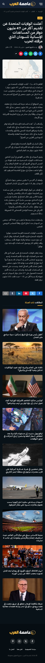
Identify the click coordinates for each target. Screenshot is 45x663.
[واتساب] (30, 54)
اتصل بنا (11, 649)
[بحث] (3, 4)
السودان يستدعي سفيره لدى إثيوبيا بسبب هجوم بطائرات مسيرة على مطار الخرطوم (24, 503)
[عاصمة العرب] (23, 4)
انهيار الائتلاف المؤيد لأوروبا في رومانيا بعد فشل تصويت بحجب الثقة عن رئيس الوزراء (22, 572)
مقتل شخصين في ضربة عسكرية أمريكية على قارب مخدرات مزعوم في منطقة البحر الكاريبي (24, 470)
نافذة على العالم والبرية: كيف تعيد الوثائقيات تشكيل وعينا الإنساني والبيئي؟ (23, 369)
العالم (40, 18)
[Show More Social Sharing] (16, 54)
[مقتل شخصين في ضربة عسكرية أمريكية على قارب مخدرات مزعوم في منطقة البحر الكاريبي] (22, 455)
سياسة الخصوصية (30, 649)
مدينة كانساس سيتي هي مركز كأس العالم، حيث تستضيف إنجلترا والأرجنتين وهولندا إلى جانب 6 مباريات (22, 538)
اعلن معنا (20, 649)
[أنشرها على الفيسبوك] (40, 54)
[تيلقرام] (26, 54)
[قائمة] (40, 4)
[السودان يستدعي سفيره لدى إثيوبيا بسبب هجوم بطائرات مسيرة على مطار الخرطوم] (22, 488)
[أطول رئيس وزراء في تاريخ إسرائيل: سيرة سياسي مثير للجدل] (22, 320)
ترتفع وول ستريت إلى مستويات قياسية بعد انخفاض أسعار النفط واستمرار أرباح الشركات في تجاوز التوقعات (23, 436)
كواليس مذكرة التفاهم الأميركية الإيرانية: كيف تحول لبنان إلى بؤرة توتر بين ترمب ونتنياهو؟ (23, 402)
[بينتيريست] (21, 54)
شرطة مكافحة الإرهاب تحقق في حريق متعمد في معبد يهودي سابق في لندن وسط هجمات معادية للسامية (22, 606)
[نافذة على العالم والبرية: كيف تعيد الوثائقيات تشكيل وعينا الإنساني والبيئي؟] (22, 353)
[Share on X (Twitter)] (35, 54)
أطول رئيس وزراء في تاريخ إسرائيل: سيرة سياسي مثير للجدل (22, 336)
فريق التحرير (29, 47)
